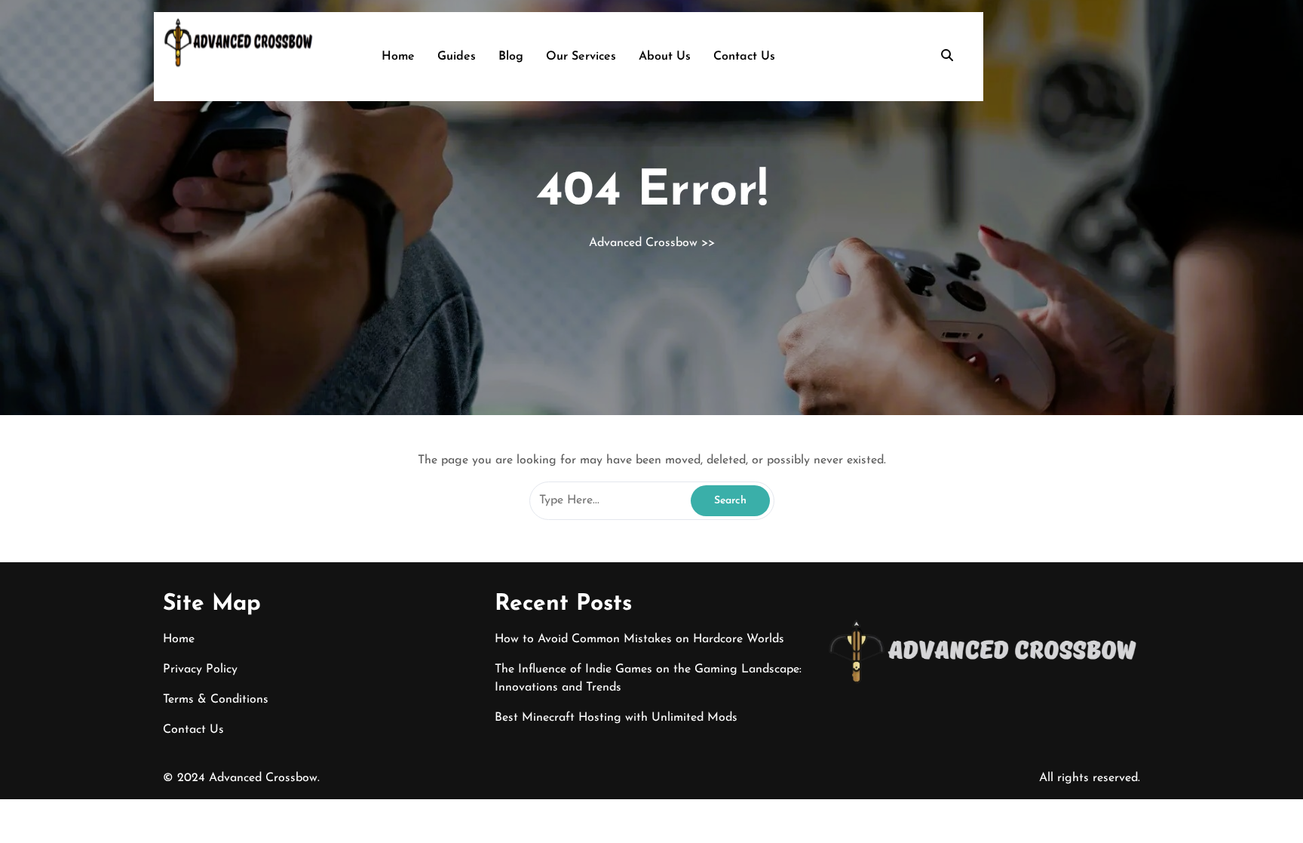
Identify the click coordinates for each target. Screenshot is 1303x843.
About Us (665, 57)
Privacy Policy (200, 669)
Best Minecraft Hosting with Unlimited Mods (616, 718)
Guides (456, 57)
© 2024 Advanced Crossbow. (241, 778)
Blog (510, 57)
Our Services (581, 57)
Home (398, 57)
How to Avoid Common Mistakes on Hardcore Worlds (639, 639)
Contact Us (744, 57)
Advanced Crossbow (643, 243)
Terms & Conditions (215, 700)
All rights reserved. (1089, 778)
